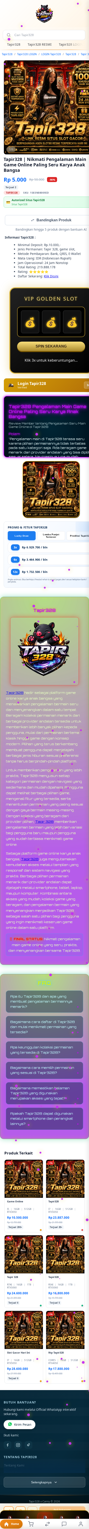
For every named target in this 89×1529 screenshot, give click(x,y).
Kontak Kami (13, 1473)
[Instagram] (18, 1445)
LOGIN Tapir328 (51, 54)
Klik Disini (51, 276)
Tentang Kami (14, 1466)
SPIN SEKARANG (51, 347)
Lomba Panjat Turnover (51, 536)
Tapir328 (13, 44)
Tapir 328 (44, 822)
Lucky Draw (22, 536)
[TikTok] (28, 1445)
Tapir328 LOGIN (71, 44)
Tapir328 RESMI (40, 44)
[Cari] (9, 35)
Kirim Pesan (22, 1425)
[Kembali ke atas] (80, 1499)
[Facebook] (7, 1445)
